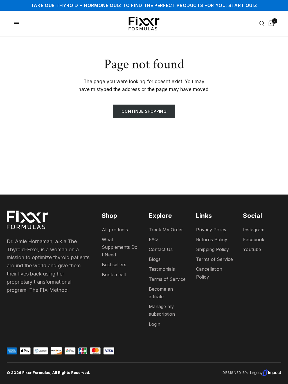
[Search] (262, 24)
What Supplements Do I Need (120, 247)
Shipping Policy (212, 249)
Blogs (155, 259)
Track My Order (166, 229)
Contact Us (161, 249)
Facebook (253, 239)
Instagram (253, 229)
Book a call (114, 274)
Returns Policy (211, 239)
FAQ (153, 239)
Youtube (252, 249)
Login (154, 324)
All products (115, 229)
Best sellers (114, 264)
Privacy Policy (211, 229)
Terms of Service (214, 259)
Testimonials (162, 269)
